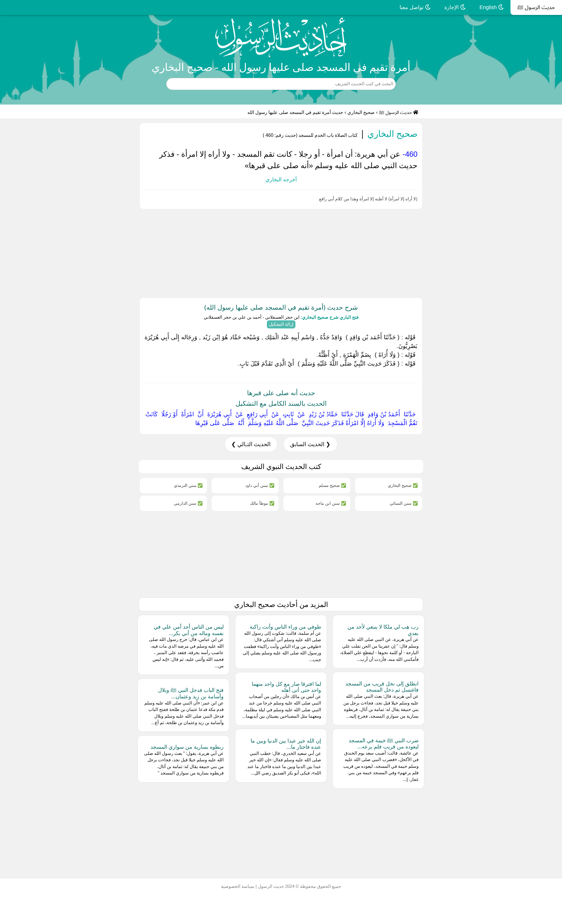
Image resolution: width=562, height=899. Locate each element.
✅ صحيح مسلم (332, 485)
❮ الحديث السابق (310, 444)
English (488, 7)
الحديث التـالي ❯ (250, 444)
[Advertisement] (386, 252)
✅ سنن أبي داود (259, 485)
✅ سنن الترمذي (188, 485)
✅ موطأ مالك (262, 503)
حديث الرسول (270, 886)
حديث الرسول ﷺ (536, 7)
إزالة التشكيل (281, 324)
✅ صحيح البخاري (403, 485)
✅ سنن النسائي (404, 503)
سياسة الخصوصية (237, 886)
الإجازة (452, 7)
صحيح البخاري (361, 112)
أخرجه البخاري (281, 179)
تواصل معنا (412, 7)
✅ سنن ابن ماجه (331, 503)
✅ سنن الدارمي (188, 503)
